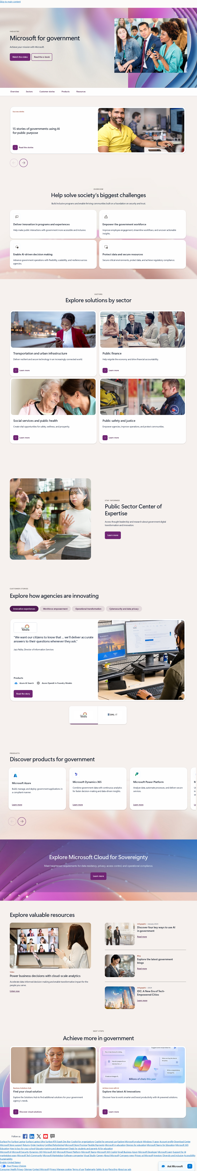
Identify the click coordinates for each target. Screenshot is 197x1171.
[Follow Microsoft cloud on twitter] (38, 1136)
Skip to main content (10, 1)
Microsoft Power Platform (69, 1151)
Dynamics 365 (36, 1151)
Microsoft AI (5, 1151)
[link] (14, 92)
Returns (26, 1144)
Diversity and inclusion (173, 1155)
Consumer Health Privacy (12, 1169)
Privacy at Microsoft (144, 1155)
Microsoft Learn (165, 1151)
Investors (158, 1155)
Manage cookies (64, 1169)
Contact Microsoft (40, 1169)
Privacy (53, 1169)
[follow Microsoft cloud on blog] (52, 1136)
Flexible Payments (96, 1144)
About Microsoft (111, 1155)
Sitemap (28, 1169)
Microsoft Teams (88, 1151)
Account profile (167, 1141)
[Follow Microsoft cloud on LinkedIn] (32, 1136)
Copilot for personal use (106, 1141)
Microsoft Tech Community (29, 1155)
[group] (98, 130)
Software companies (73, 1155)
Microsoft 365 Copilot (107, 1151)
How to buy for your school (22, 1148)
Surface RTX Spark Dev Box (58, 1141)
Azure (135, 1151)
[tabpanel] (98, 671)
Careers (100, 1155)
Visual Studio (90, 1155)
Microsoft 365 (49, 1151)
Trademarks (90, 1169)
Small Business (125, 1151)
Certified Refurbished (54, 1144)
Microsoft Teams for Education (161, 1144)
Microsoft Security (20, 1151)
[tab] (24, 609)
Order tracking (37, 1144)
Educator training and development (52, 1148)
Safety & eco (102, 1169)
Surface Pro (5, 1141)
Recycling (112, 1169)
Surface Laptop (18, 1141)
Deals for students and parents (83, 1148)
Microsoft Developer (147, 1151)
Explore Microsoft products (129, 1141)
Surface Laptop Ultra (35, 1141)
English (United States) (10, 1162)
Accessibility (189, 1155)
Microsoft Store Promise (76, 1144)
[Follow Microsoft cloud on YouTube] (45, 1136)
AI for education (105, 1148)
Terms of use (78, 1169)
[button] (20, 57)
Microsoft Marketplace (53, 1155)
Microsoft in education (115, 1144)
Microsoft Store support (11, 1144)
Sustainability (6, 1158)
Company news (127, 1155)
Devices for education (136, 1144)
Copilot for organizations (82, 1141)
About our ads (124, 1169)
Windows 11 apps (151, 1141)
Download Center (182, 1141)
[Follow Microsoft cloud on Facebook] (25, 1136)
